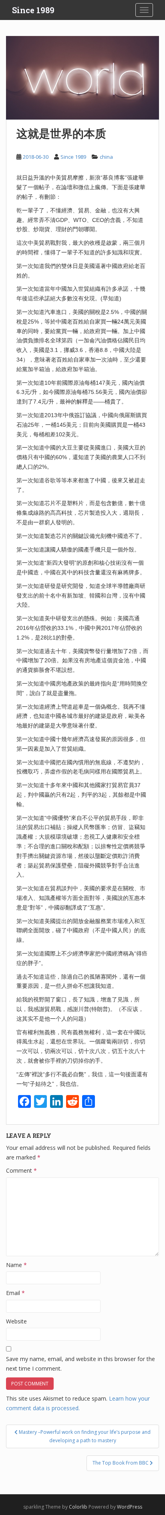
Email (15, 1293)
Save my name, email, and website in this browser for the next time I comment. (80, 1363)
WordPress (129, 1506)
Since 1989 (33, 10)
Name (16, 1265)
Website (16, 1321)
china (106, 156)
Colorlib (78, 1506)
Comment (21, 1170)
